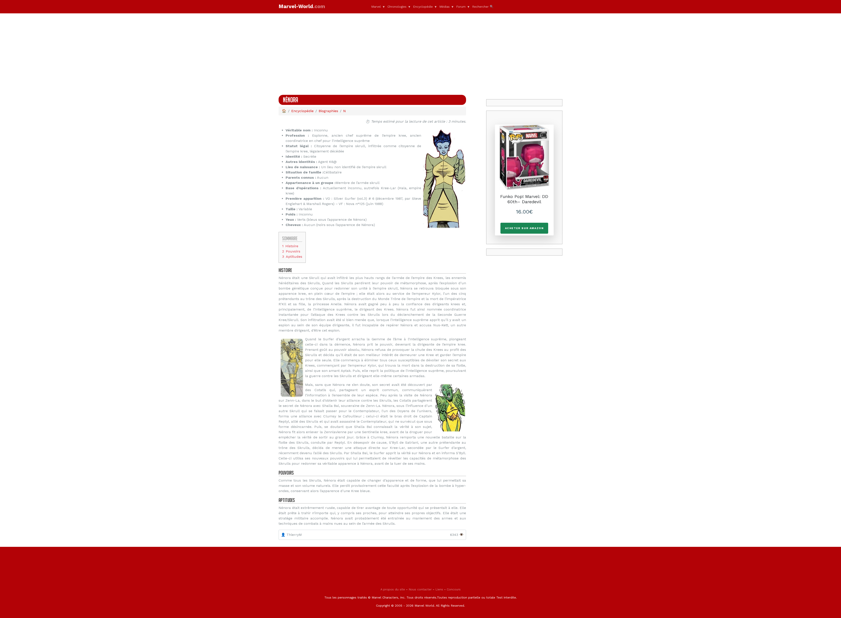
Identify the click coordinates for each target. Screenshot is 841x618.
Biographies (328, 111)
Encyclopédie (423, 6)
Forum (461, 6)
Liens (439, 589)
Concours (454, 589)
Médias (444, 6)
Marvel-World (302, 6)
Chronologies (396, 6)
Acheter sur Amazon (524, 228)
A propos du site (392, 589)
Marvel (376, 6)
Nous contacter (420, 589)
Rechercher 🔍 (482, 6)
